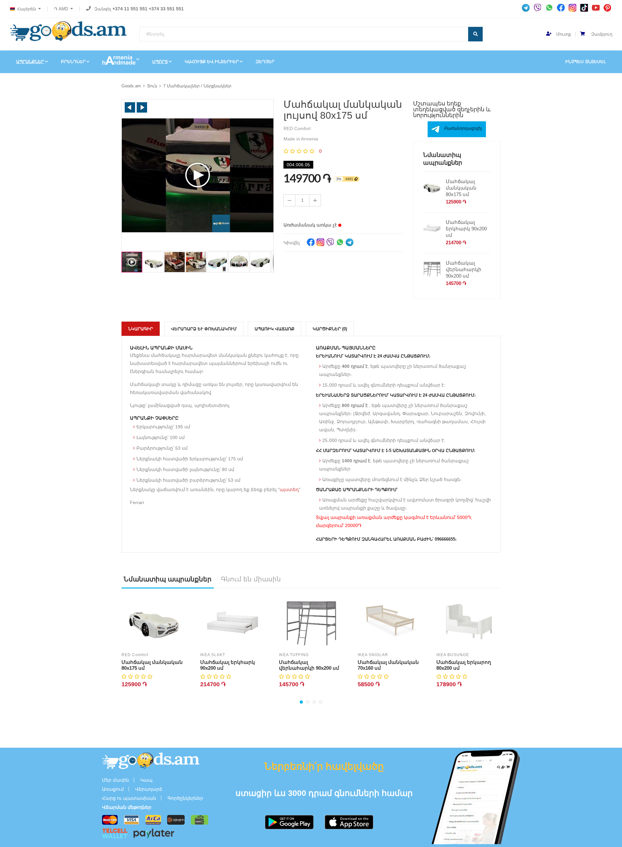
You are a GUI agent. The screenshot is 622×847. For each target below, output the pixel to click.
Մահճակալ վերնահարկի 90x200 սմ (463, 269)
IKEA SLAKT (212, 655)
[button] (130, 107)
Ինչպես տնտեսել (585, 61)
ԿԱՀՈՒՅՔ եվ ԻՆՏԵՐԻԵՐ (212, 61)
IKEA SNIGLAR (373, 655)
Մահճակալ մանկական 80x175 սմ (461, 188)
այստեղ (289, 489)
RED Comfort (134, 655)
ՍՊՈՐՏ (160, 61)
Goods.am (131, 85)
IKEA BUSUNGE (452, 655)
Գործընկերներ (185, 798)
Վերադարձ (148, 789)
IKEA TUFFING (294, 655)
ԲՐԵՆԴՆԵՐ (73, 61)
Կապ (146, 780)
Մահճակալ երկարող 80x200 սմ (463, 665)
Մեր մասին (115, 780)
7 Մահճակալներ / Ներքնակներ (197, 85)
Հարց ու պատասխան (129, 798)
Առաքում (113, 789)
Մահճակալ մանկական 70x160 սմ (388, 665)
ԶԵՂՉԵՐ (265, 61)
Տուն (152, 85)
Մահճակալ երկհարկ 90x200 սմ (466, 228)
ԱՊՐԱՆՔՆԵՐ (30, 61)
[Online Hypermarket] (68, 31)
